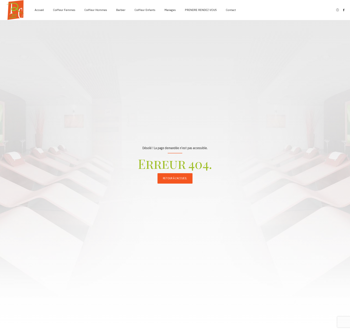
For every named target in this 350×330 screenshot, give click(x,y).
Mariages (170, 10)
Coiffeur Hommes (95, 10)
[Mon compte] (337, 10)
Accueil (39, 10)
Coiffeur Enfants (145, 10)
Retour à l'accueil (175, 178)
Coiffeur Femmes (64, 10)
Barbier (120, 10)
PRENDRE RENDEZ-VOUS (201, 10)
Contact (231, 10)
